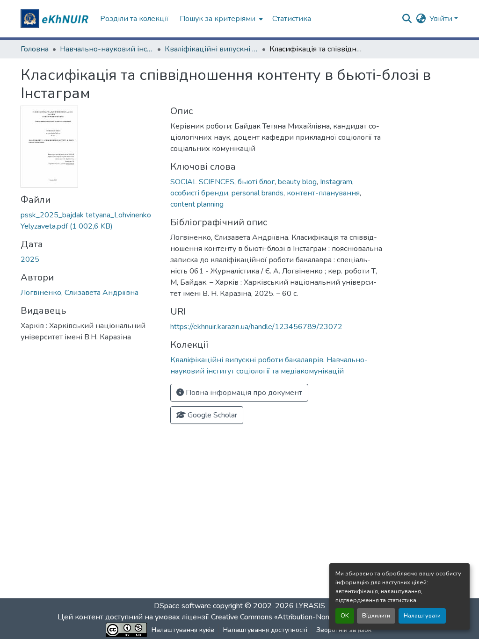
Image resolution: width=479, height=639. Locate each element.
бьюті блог (256, 182)
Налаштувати (422, 615)
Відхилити (376, 615)
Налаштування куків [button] (183, 629)
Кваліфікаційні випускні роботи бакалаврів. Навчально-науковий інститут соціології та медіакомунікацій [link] (211, 49)
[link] (90, 220)
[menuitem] (220, 18)
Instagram (336, 182)
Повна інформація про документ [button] (243, 393)
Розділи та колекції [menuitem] (134, 19)
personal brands (257, 193)
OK (345, 615)
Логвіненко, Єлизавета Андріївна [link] (79, 292)
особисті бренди (199, 193)
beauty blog (297, 182)
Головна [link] (35, 49)
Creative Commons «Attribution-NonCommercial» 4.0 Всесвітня (315, 617)
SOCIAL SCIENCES (202, 182)
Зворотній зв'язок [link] (343, 629)
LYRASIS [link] (310, 606)
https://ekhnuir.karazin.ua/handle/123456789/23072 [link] (256, 327)
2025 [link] (30, 259)
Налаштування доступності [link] (265, 629)
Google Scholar (211, 415)
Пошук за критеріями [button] (217, 19)
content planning (197, 204)
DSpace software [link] (182, 606)
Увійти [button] (441, 19)
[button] (56, 18)
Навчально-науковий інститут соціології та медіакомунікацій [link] (106, 49)
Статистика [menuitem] (291, 19)
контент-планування (323, 193)
